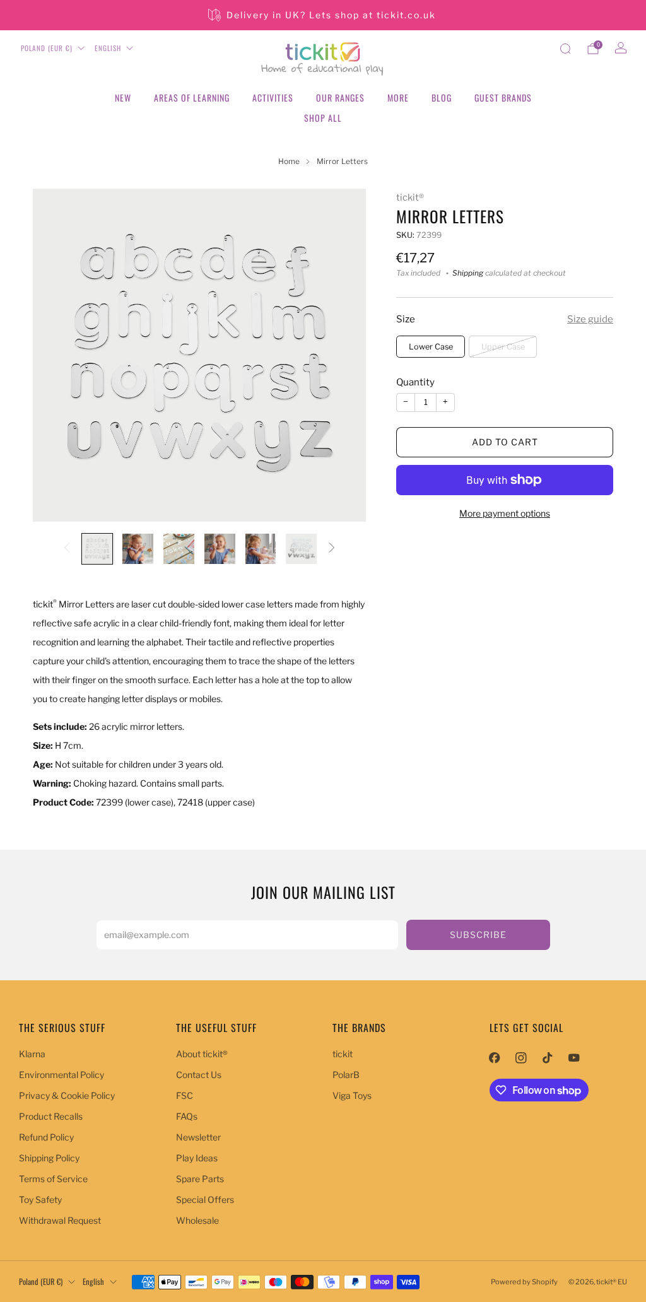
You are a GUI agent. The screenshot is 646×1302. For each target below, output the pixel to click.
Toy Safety (40, 1199)
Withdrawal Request (60, 1220)
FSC (184, 1095)
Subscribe (478, 934)
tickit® (410, 197)
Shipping (467, 273)
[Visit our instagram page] (521, 1058)
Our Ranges (340, 97)
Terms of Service (53, 1178)
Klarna (32, 1053)
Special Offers (205, 1199)
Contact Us (198, 1074)
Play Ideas (197, 1157)
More (398, 97)
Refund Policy (46, 1137)
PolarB (346, 1074)
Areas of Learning (192, 97)
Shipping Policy (49, 1157)
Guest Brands (503, 97)
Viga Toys (352, 1095)
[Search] (565, 48)
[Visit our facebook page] (494, 1058)
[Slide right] (331, 548)
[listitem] (323, 15)
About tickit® (202, 1053)
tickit (342, 1053)
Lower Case (431, 346)
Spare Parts (200, 1178)
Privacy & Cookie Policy (67, 1095)
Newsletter (198, 1137)
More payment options (504, 513)
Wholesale (197, 1220)
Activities (272, 97)
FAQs (186, 1116)
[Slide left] (66, 548)
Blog (442, 97)
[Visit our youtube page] (574, 1058)
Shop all (323, 117)
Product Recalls (51, 1116)
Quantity (415, 382)
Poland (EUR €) (47, 48)
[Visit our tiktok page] (547, 1058)
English (108, 48)
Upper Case (503, 346)
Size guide (590, 319)
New (123, 97)
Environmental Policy (61, 1074)
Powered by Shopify (524, 1281)
